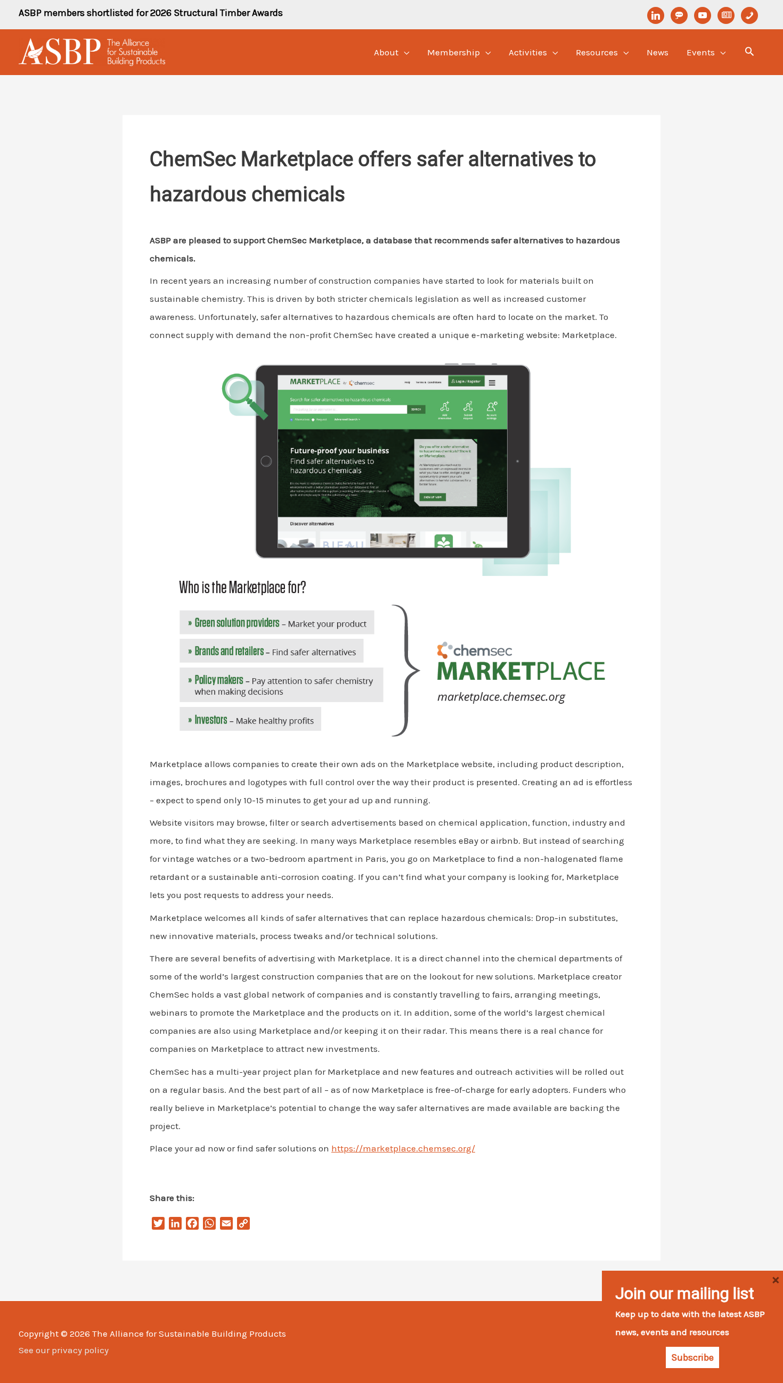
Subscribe (692, 1357)
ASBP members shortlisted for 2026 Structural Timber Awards (151, 13)
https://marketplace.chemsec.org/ (403, 1148)
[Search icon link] (749, 53)
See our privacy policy (64, 1350)
